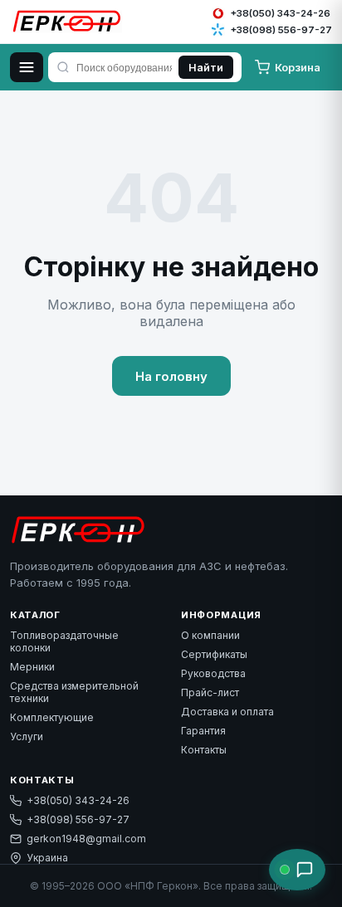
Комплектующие (52, 717)
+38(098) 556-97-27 (78, 819)
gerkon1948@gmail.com (86, 838)
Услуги (26, 736)
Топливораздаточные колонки (64, 641)
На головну (171, 376)
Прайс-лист (210, 692)
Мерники (32, 667)
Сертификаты (214, 654)
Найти (205, 67)
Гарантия (203, 730)
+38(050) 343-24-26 (78, 800)
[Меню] (26, 67)
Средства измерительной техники (74, 692)
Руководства (213, 673)
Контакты (204, 750)
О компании (210, 635)
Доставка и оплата (227, 711)
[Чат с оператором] (297, 869)
